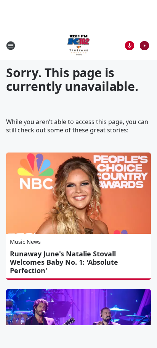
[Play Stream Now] (144, 45)
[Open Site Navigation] (10, 45)
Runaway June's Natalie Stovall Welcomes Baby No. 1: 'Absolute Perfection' (64, 262)
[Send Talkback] (129, 45)
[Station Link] (78, 45)
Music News (25, 241)
